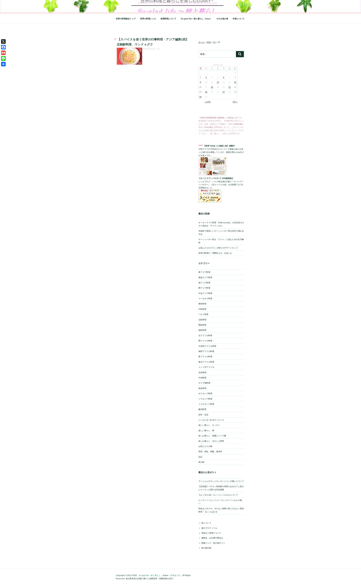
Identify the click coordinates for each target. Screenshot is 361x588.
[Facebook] (3, 47)
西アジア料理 (204, 288)
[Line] (3, 58)
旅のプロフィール (209, 528)
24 (206, 92)
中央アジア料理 (205, 293)
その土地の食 (222, 19)
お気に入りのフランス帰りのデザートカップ (218, 248)
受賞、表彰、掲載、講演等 (210, 451)
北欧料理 (202, 320)
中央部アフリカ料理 (207, 346)
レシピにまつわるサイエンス (211, 420)
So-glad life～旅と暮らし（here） (196, 19)
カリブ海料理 (204, 383)
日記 (200, 457)
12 (218, 82)
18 (212, 87)
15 (235, 82)
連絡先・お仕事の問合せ (212, 538)
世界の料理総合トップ (126, 19)
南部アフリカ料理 (206, 351)
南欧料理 (202, 330)
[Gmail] (3, 53)
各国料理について (168, 19)
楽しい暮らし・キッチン (209, 425)
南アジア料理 (204, 283)
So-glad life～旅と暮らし (150, 575)
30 (200, 97)
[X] (3, 41)
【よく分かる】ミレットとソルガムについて (218, 495)
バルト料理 (203, 314)
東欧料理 (202, 304)
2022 (209, 42)
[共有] (3, 64)
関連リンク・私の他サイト (213, 543)
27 (224, 92)
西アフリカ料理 (205, 341)
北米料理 (202, 372)
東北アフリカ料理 (206, 362)
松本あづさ (175, 575)
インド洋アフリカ (206, 367)
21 (229, 87)
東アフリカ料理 (205, 356)
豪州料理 (202, 409)
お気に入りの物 (205, 446)
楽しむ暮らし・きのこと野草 (211, 441)
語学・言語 (203, 415)
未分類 (201, 462)
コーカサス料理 (205, 298)
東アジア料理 (204, 272)
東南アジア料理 (205, 277)
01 (214, 42)
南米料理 (202, 388)
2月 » (235, 102)
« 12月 (208, 102)
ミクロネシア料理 (206, 404)
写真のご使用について (211, 533)
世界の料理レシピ (148, 19)
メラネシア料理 (205, 399)
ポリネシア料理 (205, 393)
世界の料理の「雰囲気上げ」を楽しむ (215, 253)
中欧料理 (202, 309)
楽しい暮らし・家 (206, 430)
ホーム (201, 42)
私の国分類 (206, 548)
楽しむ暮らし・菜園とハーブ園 (212, 436)
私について (206, 523)
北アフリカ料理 (205, 335)
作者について (239, 19)
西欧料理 (202, 325)
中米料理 (202, 378)
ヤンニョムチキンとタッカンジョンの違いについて (221, 481)
